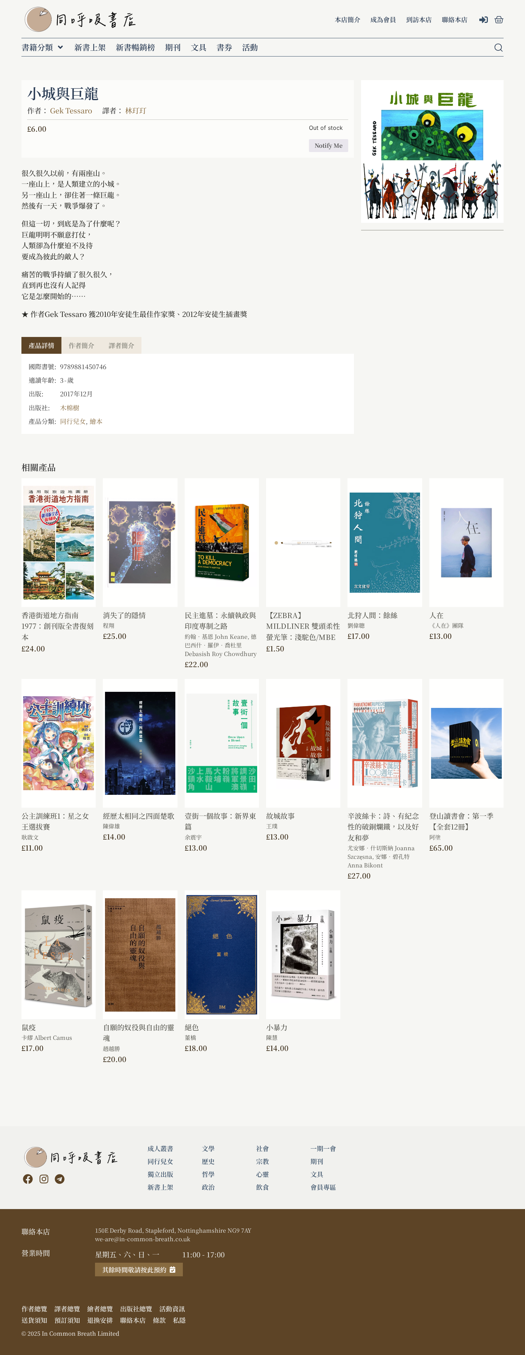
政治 (208, 1186)
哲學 (208, 1174)
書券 (224, 47)
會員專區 (323, 1186)
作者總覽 (34, 1308)
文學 (208, 1148)
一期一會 (323, 1148)
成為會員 (383, 19)
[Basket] (499, 19)
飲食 (262, 1186)
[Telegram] (59, 1179)
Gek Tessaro (71, 110)
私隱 (179, 1320)
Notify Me (328, 145)
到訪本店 (419, 19)
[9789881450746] (432, 151)
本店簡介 (347, 19)
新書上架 (90, 47)
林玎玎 (135, 110)
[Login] (484, 20)
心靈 (262, 1174)
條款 (159, 1320)
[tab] (41, 345)
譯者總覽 (67, 1308)
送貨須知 (34, 1320)
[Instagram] (43, 1179)
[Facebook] (27, 1179)
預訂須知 (67, 1320)
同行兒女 (73, 421)
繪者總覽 (100, 1308)
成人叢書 (160, 1148)
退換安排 (100, 1320)
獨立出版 (160, 1174)
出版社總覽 (136, 1308)
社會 (262, 1148)
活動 (250, 47)
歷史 (208, 1161)
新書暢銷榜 (135, 47)
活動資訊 (172, 1308)
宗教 (262, 1161)
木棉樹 (69, 407)
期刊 (173, 47)
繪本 (96, 421)
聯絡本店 (455, 19)
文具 (198, 47)
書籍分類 (37, 47)
